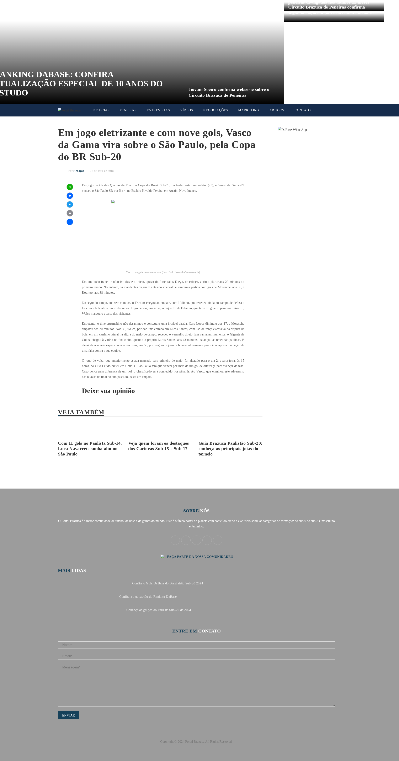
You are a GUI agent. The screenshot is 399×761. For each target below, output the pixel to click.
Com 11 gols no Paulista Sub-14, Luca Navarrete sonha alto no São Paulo (90, 449)
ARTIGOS (276, 110)
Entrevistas (158, 110)
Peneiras (128, 110)
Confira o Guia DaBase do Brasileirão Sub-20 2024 (167, 583)
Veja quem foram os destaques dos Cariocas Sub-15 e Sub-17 (158, 446)
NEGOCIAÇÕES (215, 110)
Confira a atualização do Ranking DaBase (148, 596)
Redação (78, 170)
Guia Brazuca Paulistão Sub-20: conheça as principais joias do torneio (230, 449)
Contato (303, 110)
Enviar (68, 715)
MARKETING (248, 110)
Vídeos (186, 110)
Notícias (101, 110)
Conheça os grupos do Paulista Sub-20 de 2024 (158, 610)
